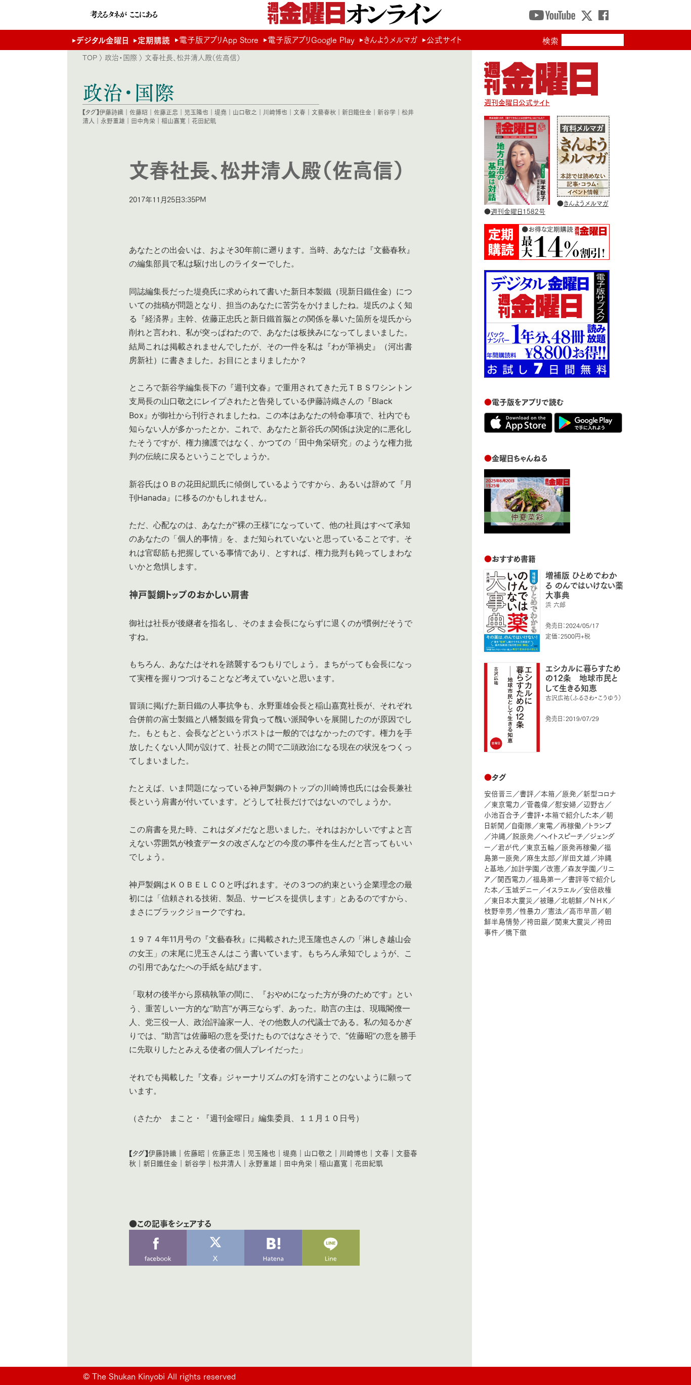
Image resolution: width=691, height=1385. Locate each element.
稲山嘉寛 (173, 120)
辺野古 (593, 804)
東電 (546, 825)
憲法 (555, 910)
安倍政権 (597, 889)
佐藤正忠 (166, 112)
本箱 (548, 793)
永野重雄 (113, 120)
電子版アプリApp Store (218, 39)
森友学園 (582, 868)
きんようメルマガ (390, 39)
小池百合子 (502, 814)
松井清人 (227, 1163)
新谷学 (386, 112)
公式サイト (444, 39)
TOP (89, 57)
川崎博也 (275, 112)
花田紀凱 (204, 120)
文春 (299, 112)
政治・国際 (121, 57)
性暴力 (530, 910)
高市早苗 (583, 910)
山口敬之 (245, 112)
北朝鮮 (571, 900)
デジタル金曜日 (102, 40)
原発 (569, 793)
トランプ (600, 825)
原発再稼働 (579, 847)
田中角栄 (143, 120)
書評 (527, 793)
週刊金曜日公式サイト (517, 102)
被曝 (547, 900)
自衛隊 (521, 825)
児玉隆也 (196, 112)
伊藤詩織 (111, 112)
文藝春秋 (324, 112)
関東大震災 (572, 921)
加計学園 (525, 868)
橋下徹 (516, 931)
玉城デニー (522, 889)
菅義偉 (537, 804)
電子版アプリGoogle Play (311, 39)
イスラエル (561, 889)
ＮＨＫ (598, 900)
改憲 (553, 868)
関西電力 (511, 878)
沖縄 (498, 835)
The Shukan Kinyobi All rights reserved (164, 1375)
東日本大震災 (512, 900)
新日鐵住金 (356, 112)
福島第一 (547, 878)
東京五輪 (540, 847)
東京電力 (505, 804)
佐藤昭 (138, 112)
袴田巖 (537, 921)
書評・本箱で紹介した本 (563, 814)
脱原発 (523, 835)
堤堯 (220, 112)
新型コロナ (599, 793)
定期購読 (154, 40)
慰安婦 (565, 804)
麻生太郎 (541, 857)
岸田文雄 (576, 857)
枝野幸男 (498, 910)
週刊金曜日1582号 (518, 211)
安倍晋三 (498, 793)
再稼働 (570, 825)
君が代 (508, 847)
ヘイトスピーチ (562, 835)
